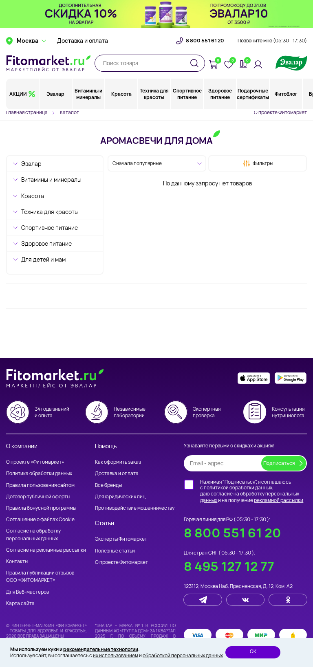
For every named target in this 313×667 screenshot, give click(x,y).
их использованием (115, 655)
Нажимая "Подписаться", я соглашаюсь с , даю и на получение (251, 491)
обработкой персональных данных (183, 655)
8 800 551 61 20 (205, 40)
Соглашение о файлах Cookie (40, 519)
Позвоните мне (272, 40)
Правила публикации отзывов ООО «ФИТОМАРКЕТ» (40, 576)
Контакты (17, 561)
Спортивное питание (187, 94)
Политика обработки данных (39, 473)
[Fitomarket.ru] (48, 63)
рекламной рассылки (278, 500)
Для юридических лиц (120, 496)
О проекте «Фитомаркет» (35, 461)
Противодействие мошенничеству (134, 507)
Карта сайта (20, 603)
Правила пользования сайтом (40, 485)
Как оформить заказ (118, 461)
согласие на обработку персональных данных (249, 497)
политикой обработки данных (238, 487)
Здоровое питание (220, 94)
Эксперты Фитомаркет (121, 538)
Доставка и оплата (82, 40)
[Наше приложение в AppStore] (254, 378)
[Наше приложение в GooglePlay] (290, 378)
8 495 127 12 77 (229, 566)
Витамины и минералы (88, 94)
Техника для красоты (154, 94)
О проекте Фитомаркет (280, 112)
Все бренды (108, 485)
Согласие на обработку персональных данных (33, 534)
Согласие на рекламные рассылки (46, 549)
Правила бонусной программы (41, 507)
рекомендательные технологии (100, 649)
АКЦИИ (18, 93)
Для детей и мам (43, 259)
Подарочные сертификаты (253, 94)
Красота (121, 93)
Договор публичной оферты (38, 496)
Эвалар (55, 93)
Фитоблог (286, 93)
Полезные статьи (115, 550)
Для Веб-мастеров (27, 591)
